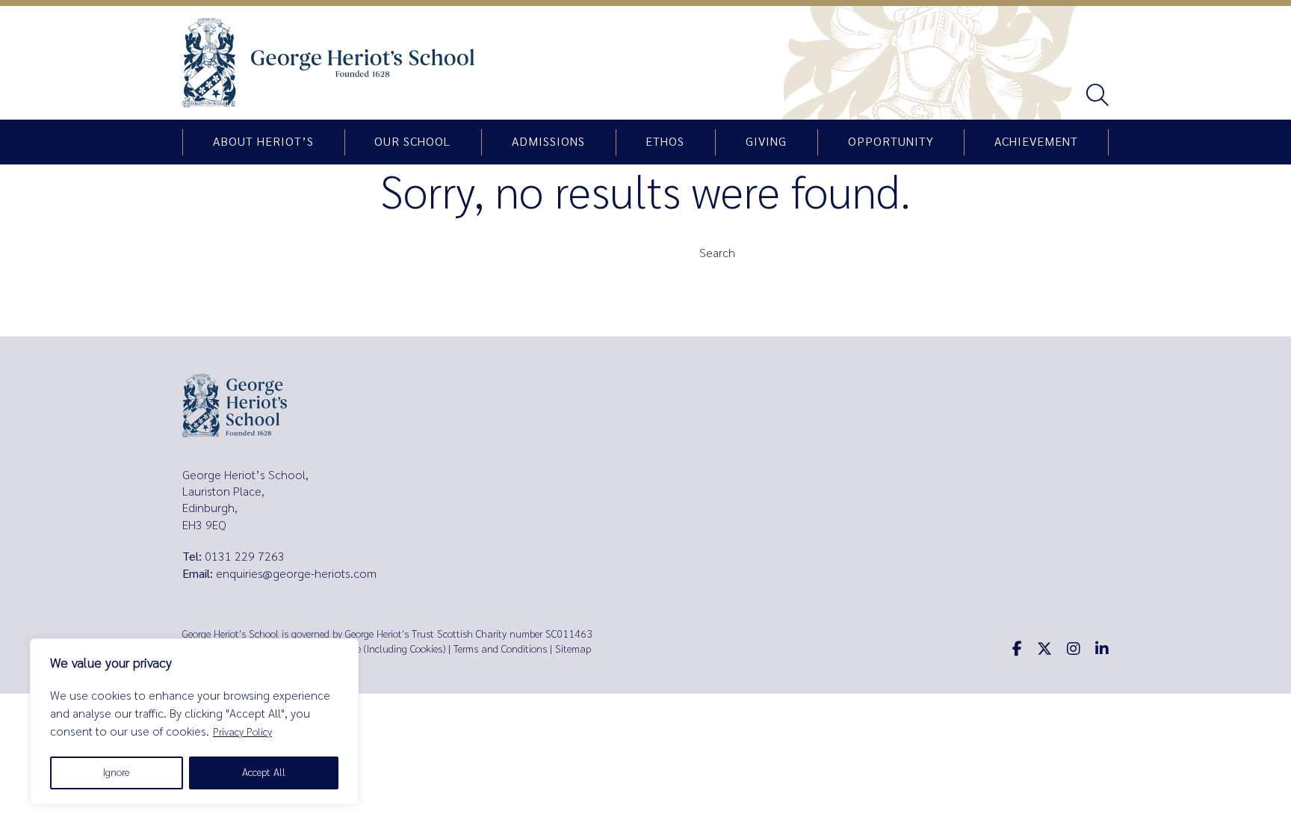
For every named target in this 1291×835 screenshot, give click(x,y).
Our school (412, 142)
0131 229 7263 (245, 556)
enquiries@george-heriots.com (296, 573)
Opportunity (891, 142)
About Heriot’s (263, 142)
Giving (766, 142)
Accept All (263, 772)
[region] (194, 721)
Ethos (665, 142)
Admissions (548, 142)
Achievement (1036, 142)
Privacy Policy (242, 732)
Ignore (116, 772)
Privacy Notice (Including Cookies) (372, 649)
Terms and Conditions (500, 649)
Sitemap (573, 649)
